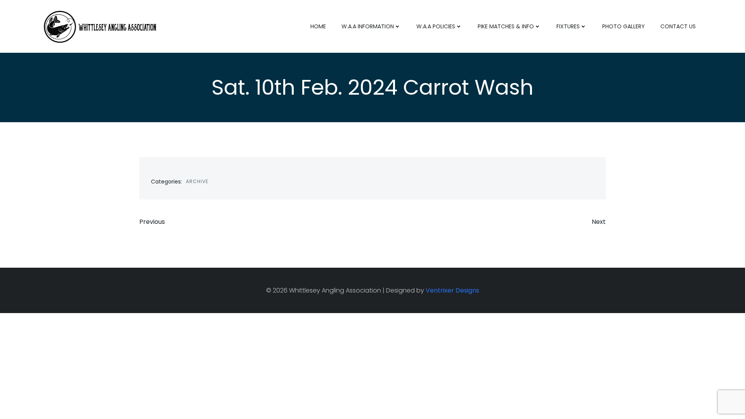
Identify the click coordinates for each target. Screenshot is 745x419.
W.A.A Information (367, 26)
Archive (197, 181)
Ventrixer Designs (452, 290)
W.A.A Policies (435, 26)
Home (318, 26)
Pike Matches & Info (506, 26)
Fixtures (568, 26)
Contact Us (678, 26)
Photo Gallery (623, 26)
